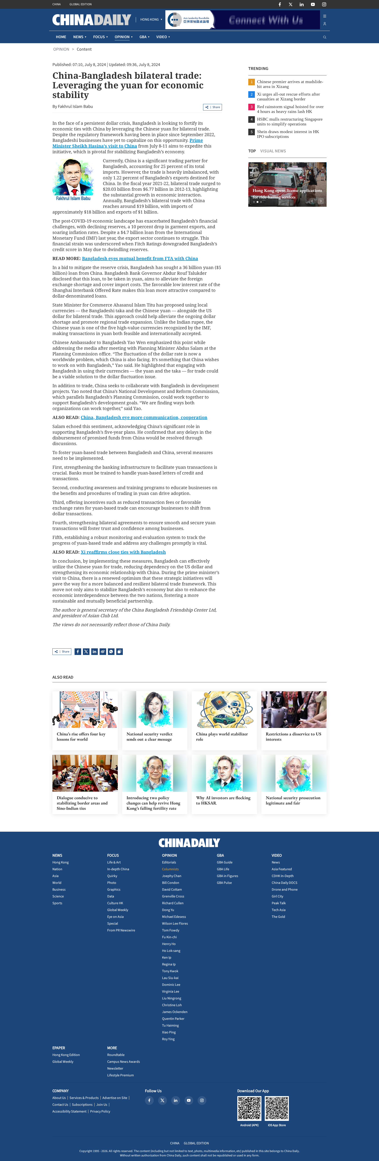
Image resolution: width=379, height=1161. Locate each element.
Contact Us (60, 1104)
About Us (59, 1097)
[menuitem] (149, 19)
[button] (254, 202)
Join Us (101, 1104)
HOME (61, 37)
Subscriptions (82, 1104)
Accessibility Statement (69, 1111)
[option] (287, 184)
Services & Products (84, 1097)
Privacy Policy (100, 1111)
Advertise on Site (114, 1097)
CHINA (56, 4)
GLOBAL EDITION (81, 4)
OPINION (61, 49)
